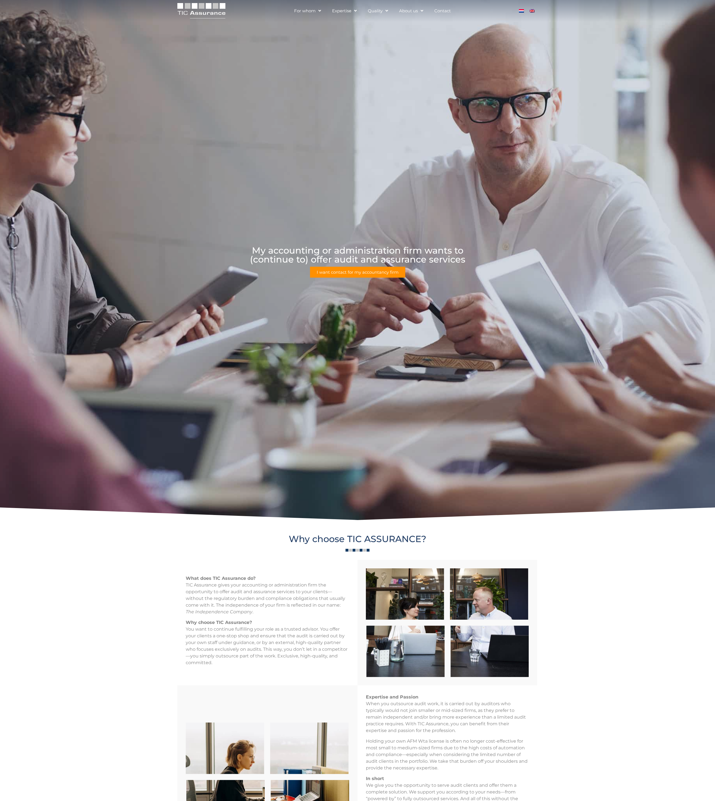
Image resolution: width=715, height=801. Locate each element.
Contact (442, 10)
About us (408, 10)
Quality (375, 10)
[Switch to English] (532, 11)
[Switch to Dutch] (521, 11)
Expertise (341, 10)
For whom (305, 10)
